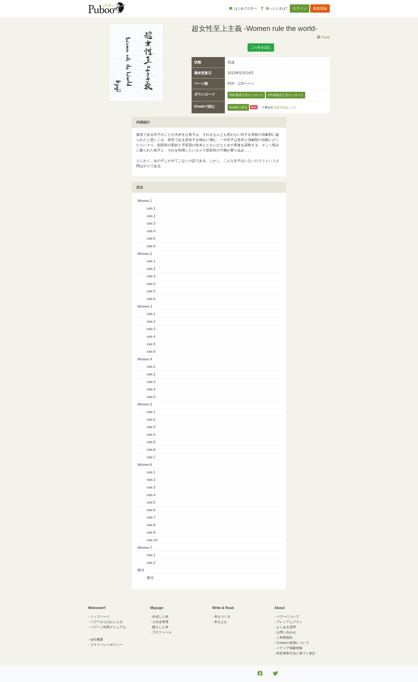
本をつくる (222, 616)
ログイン (300, 8)
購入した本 (160, 627)
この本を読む (260, 47)
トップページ (100, 616)
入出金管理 (160, 622)
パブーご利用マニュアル (108, 627)
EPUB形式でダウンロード (285, 95)
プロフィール (162, 632)
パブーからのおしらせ (106, 622)
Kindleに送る (238, 107)
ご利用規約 (284, 637)
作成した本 (160, 616)
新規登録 (320, 8)
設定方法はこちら (285, 107)
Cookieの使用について (292, 643)
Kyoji (326, 37)
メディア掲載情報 (289, 648)
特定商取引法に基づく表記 (295, 653)
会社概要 (96, 639)
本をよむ (220, 622)
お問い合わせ (286, 632)
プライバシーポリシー (106, 644)
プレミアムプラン (289, 622)
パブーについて (287, 616)
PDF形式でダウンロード (246, 95)
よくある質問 (286, 627)
